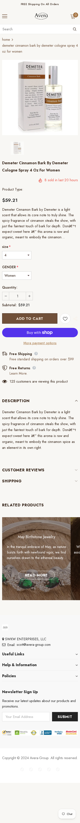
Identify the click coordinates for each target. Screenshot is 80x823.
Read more (36, 575)
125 (12, 381)
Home (6, 39)
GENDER (10, 267)
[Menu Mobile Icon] (4, 16)
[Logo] (41, 16)
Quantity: (9, 287)
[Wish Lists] (65, 318)
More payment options (40, 343)
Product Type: (12, 189)
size (6, 246)
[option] (40, 97)
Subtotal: (9, 305)
